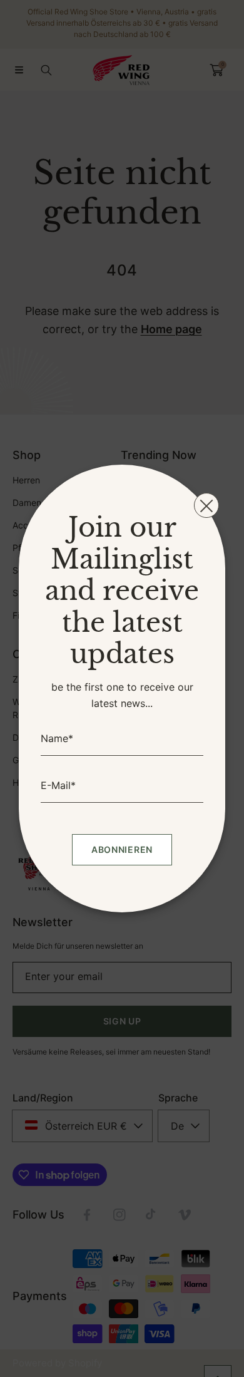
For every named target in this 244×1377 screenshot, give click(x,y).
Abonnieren (122, 849)
